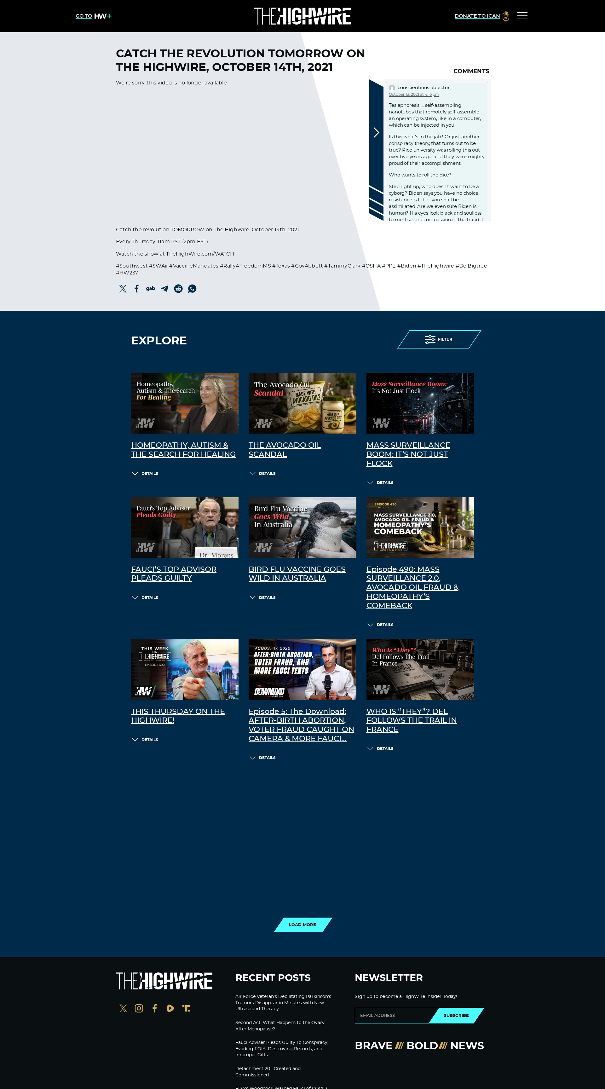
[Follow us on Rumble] (170, 1009)
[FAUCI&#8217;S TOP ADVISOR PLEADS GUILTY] (185, 527)
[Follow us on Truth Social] (186, 1009)
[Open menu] (522, 16)
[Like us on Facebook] (154, 1009)
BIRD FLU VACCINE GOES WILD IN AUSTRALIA (297, 574)
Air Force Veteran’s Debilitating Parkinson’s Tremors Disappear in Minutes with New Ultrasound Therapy (283, 1002)
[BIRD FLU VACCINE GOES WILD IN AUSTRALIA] (302, 527)
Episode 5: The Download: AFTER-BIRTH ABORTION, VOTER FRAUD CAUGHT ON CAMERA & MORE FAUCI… (301, 725)
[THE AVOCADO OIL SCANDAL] (302, 403)
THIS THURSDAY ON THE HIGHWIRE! (178, 716)
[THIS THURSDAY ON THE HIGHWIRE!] (185, 669)
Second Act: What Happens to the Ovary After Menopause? (280, 1026)
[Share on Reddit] (178, 289)
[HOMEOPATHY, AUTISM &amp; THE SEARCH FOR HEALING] (185, 403)
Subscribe (456, 1015)
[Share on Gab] (151, 289)
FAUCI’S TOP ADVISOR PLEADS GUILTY (173, 574)
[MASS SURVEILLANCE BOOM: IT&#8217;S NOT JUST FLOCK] (420, 403)
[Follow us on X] (123, 1009)
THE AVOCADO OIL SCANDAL (285, 450)
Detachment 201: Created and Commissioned (268, 1072)
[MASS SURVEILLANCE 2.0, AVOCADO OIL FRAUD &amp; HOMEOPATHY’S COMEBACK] (420, 527)
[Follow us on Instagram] (139, 1009)
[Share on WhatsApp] (192, 289)
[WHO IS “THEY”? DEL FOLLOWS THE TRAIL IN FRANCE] (420, 669)
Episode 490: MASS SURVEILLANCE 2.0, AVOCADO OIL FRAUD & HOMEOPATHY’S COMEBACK (412, 588)
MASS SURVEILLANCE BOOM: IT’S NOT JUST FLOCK (408, 455)
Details (149, 473)
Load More (302, 925)
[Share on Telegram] (164, 289)
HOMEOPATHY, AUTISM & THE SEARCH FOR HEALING (183, 450)
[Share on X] (123, 289)
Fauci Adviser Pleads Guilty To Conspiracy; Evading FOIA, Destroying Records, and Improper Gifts (281, 1048)
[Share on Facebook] (137, 289)
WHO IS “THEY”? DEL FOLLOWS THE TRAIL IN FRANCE (411, 721)
